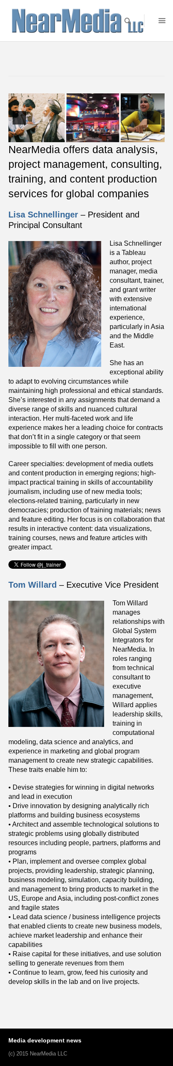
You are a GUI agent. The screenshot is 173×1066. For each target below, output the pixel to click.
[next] (153, 118)
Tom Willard (32, 584)
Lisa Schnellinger (43, 214)
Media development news (44, 1040)
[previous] (19, 118)
